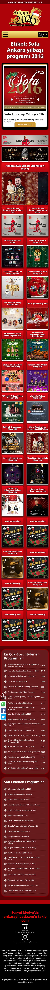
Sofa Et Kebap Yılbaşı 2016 (24, 114)
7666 (43, 681)
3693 (43, 730)
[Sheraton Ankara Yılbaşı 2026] (25, 139)
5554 (43, 687)
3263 (43, 746)
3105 (43, 757)
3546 (43, 735)
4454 (43, 708)
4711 (43, 703)
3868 (43, 719)
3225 (43, 752)
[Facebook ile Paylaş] (3, 710)
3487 (43, 741)
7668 (43, 676)
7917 (43, 671)
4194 (43, 714)
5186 (43, 692)
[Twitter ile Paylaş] (3, 717)
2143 (43, 768)
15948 (42, 665)
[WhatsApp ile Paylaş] (3, 704)
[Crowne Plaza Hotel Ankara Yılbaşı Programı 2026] (25, 154)
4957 (43, 697)
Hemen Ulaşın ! (25, 124)
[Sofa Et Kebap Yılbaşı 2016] (25, 88)
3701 (43, 724)
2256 (43, 762)
